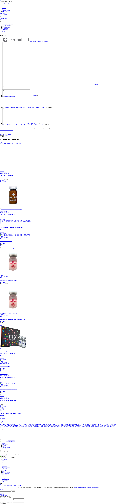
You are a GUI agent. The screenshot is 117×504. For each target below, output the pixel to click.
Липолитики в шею (74, 424)
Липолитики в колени (84, 425)
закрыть (1, 19)
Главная (2, 130)
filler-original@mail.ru (10, 441)
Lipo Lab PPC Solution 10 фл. (7, 175)
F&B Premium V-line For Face (7, 353)
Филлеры (4, 26)
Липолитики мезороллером (103, 426)
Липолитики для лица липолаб (91, 426)
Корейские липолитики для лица (22, 426)
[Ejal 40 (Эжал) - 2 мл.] (14, 123)
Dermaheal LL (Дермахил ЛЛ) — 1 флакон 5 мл (12, 319)
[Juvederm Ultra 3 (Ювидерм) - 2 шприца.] (15, 107)
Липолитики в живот (75, 425)
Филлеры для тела (6, 25)
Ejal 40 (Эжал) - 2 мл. (31, 123)
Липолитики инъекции (35, 424)
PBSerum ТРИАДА (5, 366)
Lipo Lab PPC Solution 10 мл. (7, 214)
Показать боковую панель (5, 134)
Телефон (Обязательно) (5, 497)
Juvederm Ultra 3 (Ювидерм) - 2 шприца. (36, 107)
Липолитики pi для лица (80, 426)
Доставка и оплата (6, 447)
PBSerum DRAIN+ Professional (8, 400)
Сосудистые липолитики (10, 426)
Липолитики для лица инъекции (106, 424)
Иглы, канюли (5, 32)
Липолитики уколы (82, 424)
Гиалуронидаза (5, 30)
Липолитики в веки (93, 425)
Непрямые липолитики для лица (36, 426)
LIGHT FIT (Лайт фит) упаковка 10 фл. (10, 413)
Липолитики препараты (45, 424)
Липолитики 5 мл (8, 425)
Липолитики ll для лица (5, 424)
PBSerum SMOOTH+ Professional (8, 389)
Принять (2, 489)
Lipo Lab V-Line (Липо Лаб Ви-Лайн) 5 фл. (11, 227)
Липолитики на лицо (14, 424)
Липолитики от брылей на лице (56, 426)
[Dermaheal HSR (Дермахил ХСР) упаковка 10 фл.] (13, 124)
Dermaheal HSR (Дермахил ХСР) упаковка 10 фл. (34, 124)
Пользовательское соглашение (93, 487)
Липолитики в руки (67, 425)
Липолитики (5, 29)
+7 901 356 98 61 (11, 440)
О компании (5, 444)
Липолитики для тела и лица (57, 425)
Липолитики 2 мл (16, 425)
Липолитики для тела (54, 424)
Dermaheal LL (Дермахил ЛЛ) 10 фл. (9, 280)
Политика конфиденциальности (79, 487)
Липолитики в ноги (46, 425)
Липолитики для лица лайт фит (35, 425)
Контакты (4, 446)
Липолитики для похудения (24, 424)
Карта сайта (4, 448)
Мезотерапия (5, 28)
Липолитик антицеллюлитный (103, 425)
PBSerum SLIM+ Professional (7, 377)
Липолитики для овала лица (69, 426)
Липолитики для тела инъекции (92, 424)
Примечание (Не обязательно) (6, 502)
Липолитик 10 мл (46, 426)
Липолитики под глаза (24, 425)
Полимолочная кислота (7, 24)
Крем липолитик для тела (64, 424)
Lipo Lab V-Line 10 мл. (6, 241)
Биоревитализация (6, 27)
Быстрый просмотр (4, 172)
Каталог (5, 130)
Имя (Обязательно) (4, 496)
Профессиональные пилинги (8, 31)
